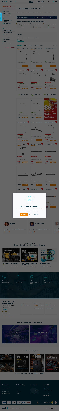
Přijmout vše (23, 214)
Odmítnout (30, 214)
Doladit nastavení (36, 214)
